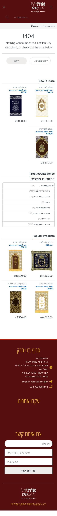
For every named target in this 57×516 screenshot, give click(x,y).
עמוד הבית (50, 26)
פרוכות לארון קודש (41, 224)
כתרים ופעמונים (43, 207)
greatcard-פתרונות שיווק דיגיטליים (28, 504)
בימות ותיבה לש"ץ (41, 191)
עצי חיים (46, 218)
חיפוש (7, 17)
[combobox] (32, 17)
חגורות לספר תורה (41, 196)
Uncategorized (47, 185)
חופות (47, 202)
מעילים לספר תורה (46, 87)
